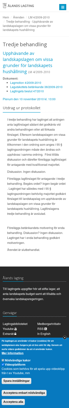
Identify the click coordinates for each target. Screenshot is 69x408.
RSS (40, 329)
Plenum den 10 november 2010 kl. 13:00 (29, 99)
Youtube (8, 329)
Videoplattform (15, 364)
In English (43, 334)
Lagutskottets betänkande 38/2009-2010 (36, 87)
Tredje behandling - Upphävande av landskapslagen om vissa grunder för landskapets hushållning (28, 25)
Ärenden (18, 17)
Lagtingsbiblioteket (15, 324)
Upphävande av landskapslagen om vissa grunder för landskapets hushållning (28, 62)
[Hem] (29, 7)
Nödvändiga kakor (18, 360)
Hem (6, 17)
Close (65, 337)
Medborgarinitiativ (49, 324)
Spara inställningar (16, 380)
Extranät (8, 334)
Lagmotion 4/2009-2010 (25, 82)
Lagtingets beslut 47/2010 (27, 91)
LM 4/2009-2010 (39, 17)
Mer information (13, 353)
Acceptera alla (13, 401)
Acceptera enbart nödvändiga (24, 392)
